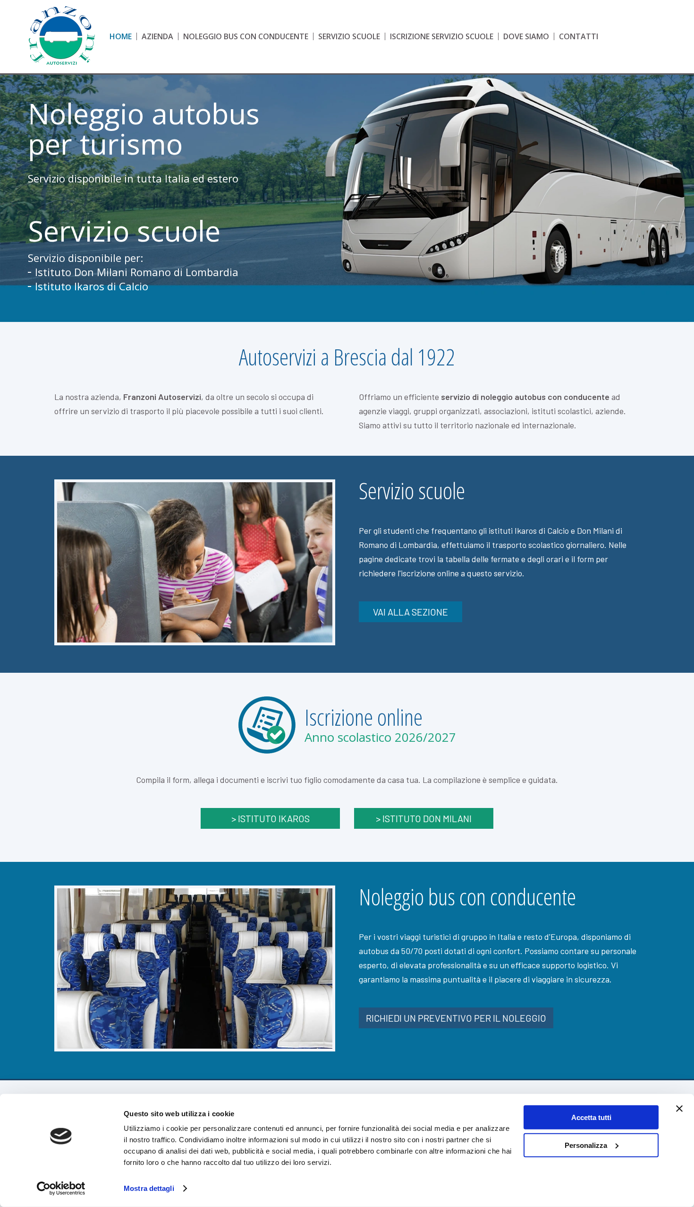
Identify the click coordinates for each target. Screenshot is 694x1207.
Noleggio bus (245, 36)
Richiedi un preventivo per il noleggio (456, 1018)
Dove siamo (526, 36)
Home (121, 36)
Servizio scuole (349, 36)
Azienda (157, 36)
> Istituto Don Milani (424, 818)
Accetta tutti (591, 1117)
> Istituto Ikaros (270, 818)
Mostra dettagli (149, 1188)
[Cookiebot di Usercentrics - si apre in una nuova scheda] (61, 1188)
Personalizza (586, 1145)
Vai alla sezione (410, 611)
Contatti (578, 36)
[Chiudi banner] (679, 1108)
